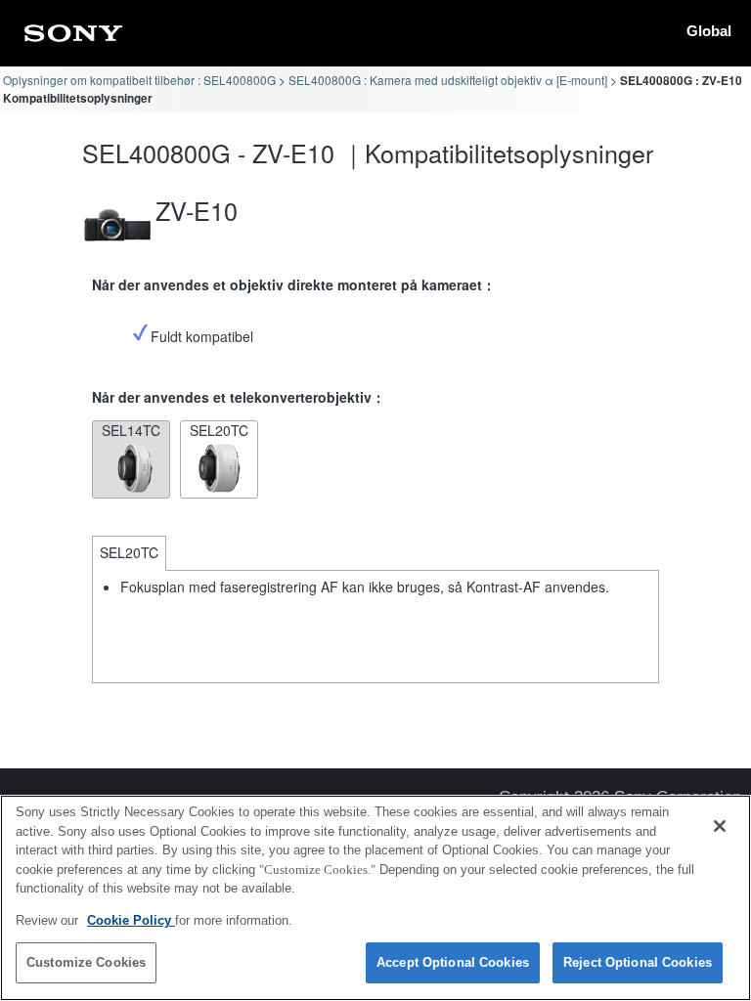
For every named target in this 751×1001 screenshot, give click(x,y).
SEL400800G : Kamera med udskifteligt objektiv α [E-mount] (447, 79)
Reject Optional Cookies (637, 962)
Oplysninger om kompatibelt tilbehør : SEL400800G (139, 79)
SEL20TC (219, 430)
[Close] (719, 826)
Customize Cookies (86, 962)
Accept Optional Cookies (452, 962)
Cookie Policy (131, 920)
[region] (375, 898)
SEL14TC (131, 430)
